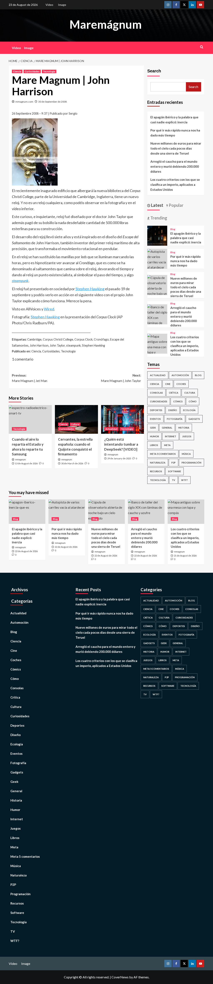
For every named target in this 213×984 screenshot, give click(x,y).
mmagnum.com (24, 101)
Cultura (75, 424)
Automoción (180, 375)
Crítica (173, 392)
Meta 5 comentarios (163, 453)
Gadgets (194, 419)
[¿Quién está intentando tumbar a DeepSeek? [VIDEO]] (122, 419)
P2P (173, 462)
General (167, 427)
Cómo (193, 401)
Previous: (29, 378)
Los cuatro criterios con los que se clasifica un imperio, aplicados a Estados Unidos (175, 184)
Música (186, 453)
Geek (153, 427)
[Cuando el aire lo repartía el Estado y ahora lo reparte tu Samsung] (30, 419)
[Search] (201, 47)
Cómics (178, 401)
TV (173, 480)
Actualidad (111, 429)
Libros (154, 445)
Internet (170, 436)
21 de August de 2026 (185, 555)
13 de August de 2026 (26, 463)
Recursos (156, 471)
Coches (181, 384)
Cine (167, 384)
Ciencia (17, 71)
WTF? (184, 480)
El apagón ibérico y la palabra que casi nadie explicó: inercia (174, 119)
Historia (183, 427)
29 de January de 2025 (119, 458)
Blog (172, 229)
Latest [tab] (156, 205)
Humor (154, 436)
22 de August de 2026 (26, 551)
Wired (49, 309)
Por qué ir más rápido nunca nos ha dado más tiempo (175, 132)
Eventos (155, 419)
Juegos (186, 436)
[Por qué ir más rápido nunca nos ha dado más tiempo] (157, 259)
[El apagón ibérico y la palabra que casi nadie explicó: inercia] (157, 235)
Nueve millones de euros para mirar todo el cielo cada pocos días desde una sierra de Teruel (175, 148)
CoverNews (120, 977)
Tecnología (49, 71)
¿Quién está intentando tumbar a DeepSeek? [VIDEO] (121, 444)
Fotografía (174, 419)
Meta (167, 445)
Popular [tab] (175, 205)
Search (154, 71)
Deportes (156, 410)
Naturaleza (157, 462)
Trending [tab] (158, 217)
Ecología (189, 410)
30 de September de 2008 (52, 101)
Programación (191, 462)
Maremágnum (105, 24)
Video (49, 4)
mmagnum (20, 459)
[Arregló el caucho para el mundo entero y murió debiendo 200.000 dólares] (157, 320)
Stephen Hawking (90, 288)
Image (62, 4)
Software (174, 471)
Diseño (172, 410)
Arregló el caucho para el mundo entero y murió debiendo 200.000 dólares (174, 166)
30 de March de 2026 (72, 463)
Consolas (156, 392)
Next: (121, 378)
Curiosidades (32, 71)
